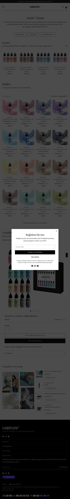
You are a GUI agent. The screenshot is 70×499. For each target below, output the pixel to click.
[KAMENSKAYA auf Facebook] (32, 266)
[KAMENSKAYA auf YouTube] (38, 266)
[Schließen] (56, 231)
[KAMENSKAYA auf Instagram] (35, 266)
